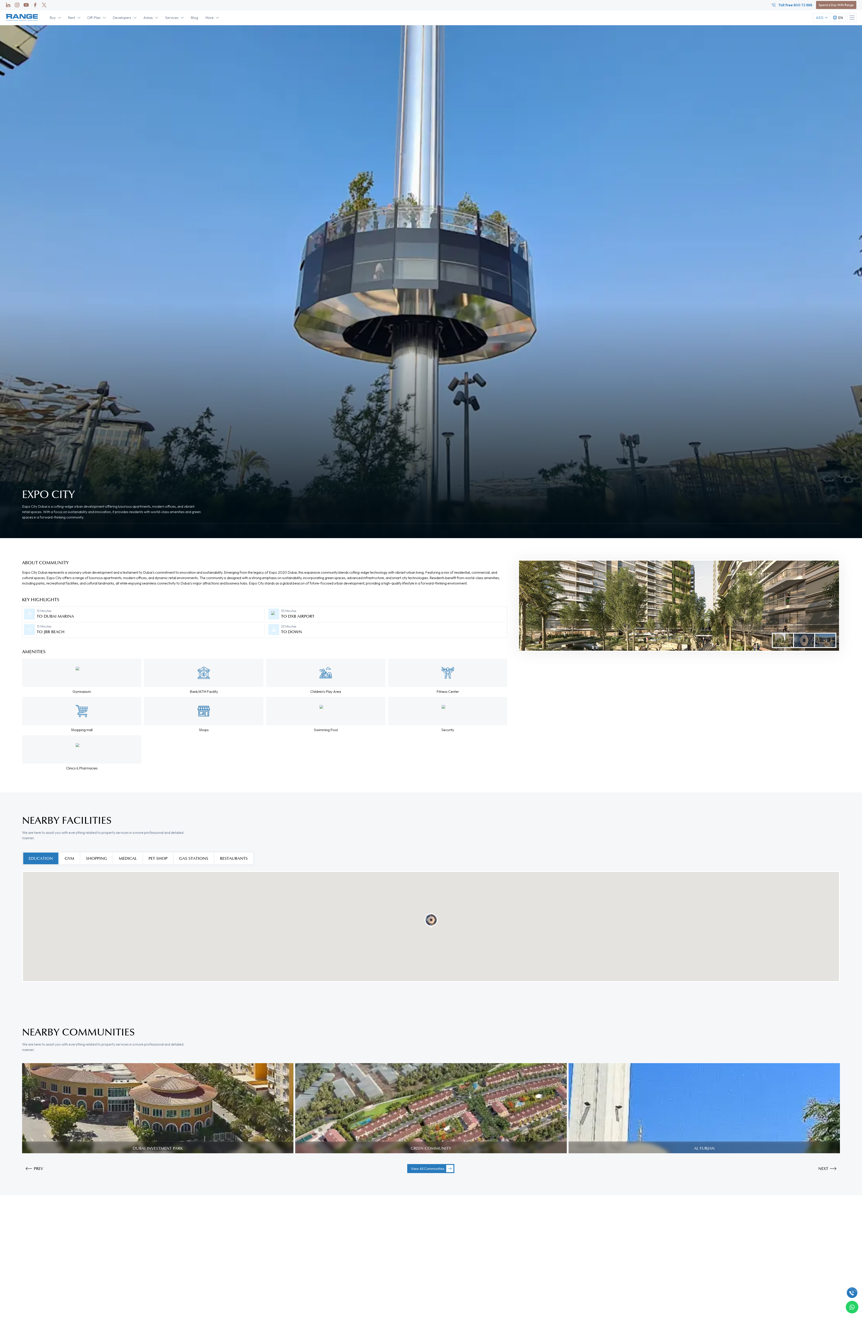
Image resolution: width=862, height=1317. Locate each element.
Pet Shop (158, 858)
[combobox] (838, 18)
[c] (852, 1292)
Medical (128, 858)
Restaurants (234, 858)
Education (41, 858)
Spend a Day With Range (836, 5)
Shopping (96, 858)
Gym (69, 858)
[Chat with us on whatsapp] (852, 1307)
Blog (194, 17)
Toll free (795, 5)
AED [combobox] (819, 17)
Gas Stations (193, 858)
